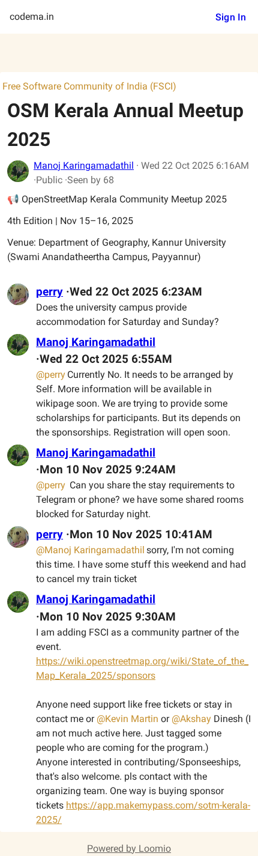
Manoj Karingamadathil (84, 165)
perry (49, 292)
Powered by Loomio (129, 848)
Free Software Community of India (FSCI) (89, 86)
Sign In (230, 17)
